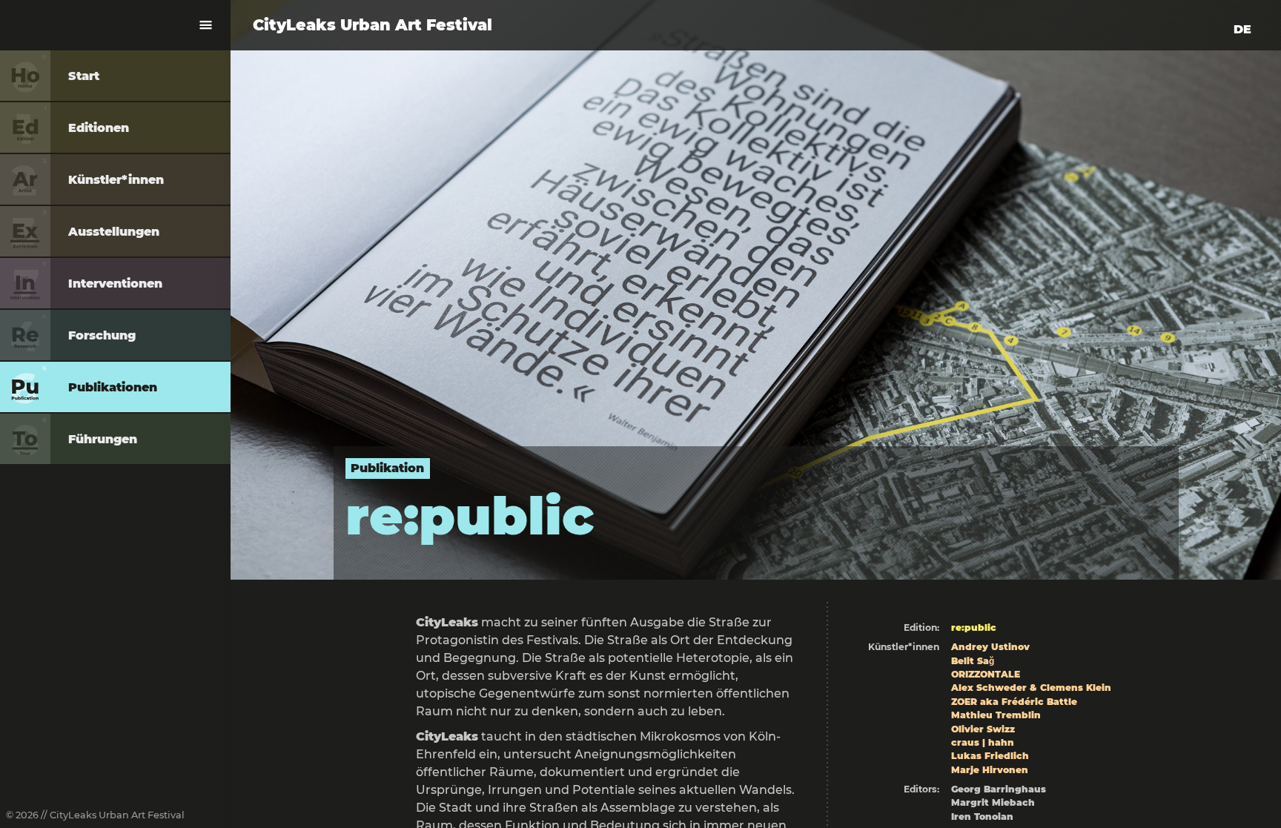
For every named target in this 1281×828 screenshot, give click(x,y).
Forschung (102, 335)
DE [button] (1242, 29)
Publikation (387, 468)
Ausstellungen (113, 232)
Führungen (102, 439)
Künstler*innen (116, 180)
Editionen (98, 128)
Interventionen (115, 283)
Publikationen (112, 387)
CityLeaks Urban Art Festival (372, 25)
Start (83, 76)
